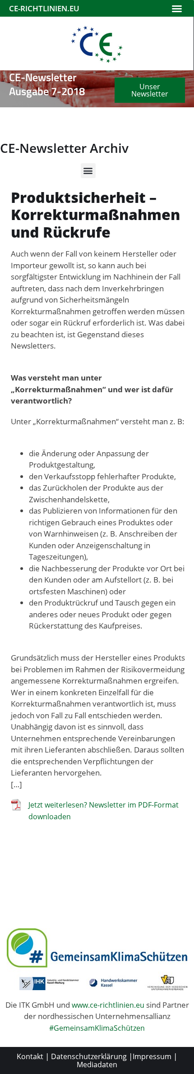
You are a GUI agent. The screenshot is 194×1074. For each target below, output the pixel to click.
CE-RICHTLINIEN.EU (44, 8)
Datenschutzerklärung (89, 1056)
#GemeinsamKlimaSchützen (97, 1028)
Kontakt (30, 1056)
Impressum (152, 1056)
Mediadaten (97, 1064)
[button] (177, 8)
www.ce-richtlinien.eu (108, 1005)
